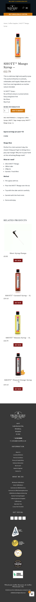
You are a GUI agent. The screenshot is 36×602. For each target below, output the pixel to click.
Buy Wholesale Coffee (18, 14)
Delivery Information (18, 463)
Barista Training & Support (18, 496)
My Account (18, 465)
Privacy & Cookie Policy (18, 460)
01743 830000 (18, 438)
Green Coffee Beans (18, 485)
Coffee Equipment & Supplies (18, 498)
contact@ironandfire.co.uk (18, 441)
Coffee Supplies (13, 23)
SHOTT (10, 120)
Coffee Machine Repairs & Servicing (18, 493)
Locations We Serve (18, 455)
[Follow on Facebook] (12, 518)
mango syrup (21, 120)
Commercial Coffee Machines (18, 488)
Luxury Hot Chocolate (18, 506)
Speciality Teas (18, 504)
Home (5, 23)
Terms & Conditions (18, 457)
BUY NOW (18, 260)
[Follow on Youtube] (24, 518)
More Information (12, 107)
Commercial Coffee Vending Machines (18, 490)
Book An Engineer (18, 468)
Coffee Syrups (18, 501)
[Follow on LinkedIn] (16, 518)
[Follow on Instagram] (20, 518)
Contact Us (18, 471)
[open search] (23, 7)
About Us (18, 452)
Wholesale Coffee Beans (18, 482)
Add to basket (17, 111)
